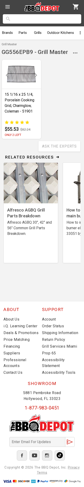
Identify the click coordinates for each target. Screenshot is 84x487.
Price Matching (17, 339)
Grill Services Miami (59, 346)
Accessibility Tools (59, 372)
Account (49, 319)
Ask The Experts (59, 146)
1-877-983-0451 (42, 408)
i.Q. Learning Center (20, 326)
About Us (11, 319)
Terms (42, 472)
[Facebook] (22, 455)
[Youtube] (34, 455)
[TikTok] (60, 455)
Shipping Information (60, 333)
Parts (23, 33)
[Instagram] (47, 455)
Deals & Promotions (21, 333)
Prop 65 (49, 353)
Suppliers (12, 353)
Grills (38, 33)
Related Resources (29, 157)
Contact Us (13, 372)
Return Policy (53, 339)
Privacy (74, 467)
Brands (7, 33)
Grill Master (9, 44)
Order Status (53, 326)
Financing (12, 346)
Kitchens (60, 33)
